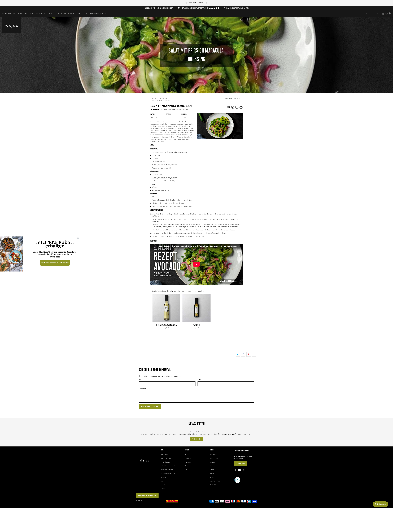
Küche (187, 454)
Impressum (164, 477)
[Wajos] (11, 25)
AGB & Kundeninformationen (169, 466)
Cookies (163, 488)
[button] (8, 13)
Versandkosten (165, 462)
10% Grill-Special (196, 3)
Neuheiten (188, 462)
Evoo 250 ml (196, 308)
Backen (212, 473)
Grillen (212, 469)
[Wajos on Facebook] (235, 470)
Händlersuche (165, 454)
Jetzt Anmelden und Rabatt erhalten (55, 263)
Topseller (188, 466)
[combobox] (372, 14)
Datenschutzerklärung (167, 458)
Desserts (212, 462)
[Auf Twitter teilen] (238, 354)
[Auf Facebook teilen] (243, 354)
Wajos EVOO (169, 181)
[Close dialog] (78, 238)
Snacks (212, 466)
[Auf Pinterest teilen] (248, 354)
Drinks (211, 477)
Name (141, 379)
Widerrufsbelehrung (167, 469)
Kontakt (163, 484)
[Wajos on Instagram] (243, 470)
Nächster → (238, 98)
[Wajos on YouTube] (239, 470)
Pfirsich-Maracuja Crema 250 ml (166, 308)
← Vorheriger (228, 98)
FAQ (162, 481)
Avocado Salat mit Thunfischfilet (175, 137)
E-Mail (200, 379)
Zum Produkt (166, 312)
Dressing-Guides (215, 481)
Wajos (143, 501)
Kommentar (143, 388)
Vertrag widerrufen (147, 495)
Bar (186, 469)
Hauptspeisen (214, 458)
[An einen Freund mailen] (254, 354)
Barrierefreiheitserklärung (168, 473)
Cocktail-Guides (214, 484)
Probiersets (188, 458)
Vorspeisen (213, 454)
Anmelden (196, 439)
